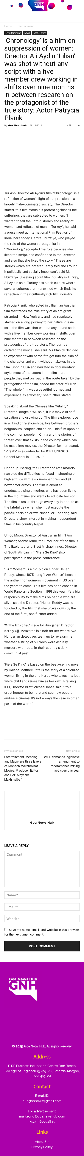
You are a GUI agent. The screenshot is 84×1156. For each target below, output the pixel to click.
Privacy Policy (42, 1147)
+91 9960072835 (42, 1122)
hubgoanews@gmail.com (42, 1101)
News (27, 32)
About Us (42, 1142)
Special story (39, 32)
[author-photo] (42, 816)
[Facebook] (8, 135)
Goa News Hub (17, 125)
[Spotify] (38, 1019)
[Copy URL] (48, 135)
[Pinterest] (28, 135)
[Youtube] (10, 1033)
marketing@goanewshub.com (42, 1116)
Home (8, 26)
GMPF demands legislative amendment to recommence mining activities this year (61, 763)
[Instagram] (24, 1019)
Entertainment (25, 26)
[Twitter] (18, 135)
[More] (58, 135)
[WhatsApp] (38, 135)
